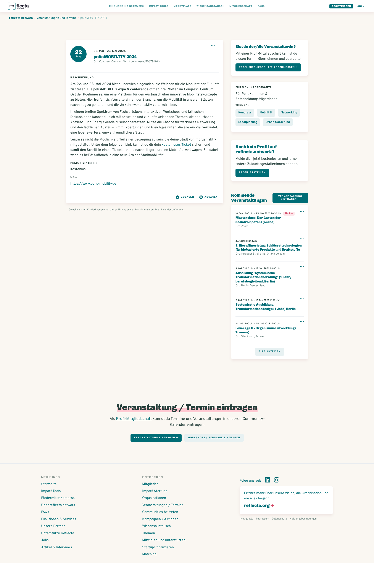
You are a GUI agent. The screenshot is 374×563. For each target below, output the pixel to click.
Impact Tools (51, 491)
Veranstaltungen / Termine (163, 505)
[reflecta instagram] (276, 480)
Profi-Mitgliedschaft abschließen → (268, 67)
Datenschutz (279, 519)
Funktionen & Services (58, 519)
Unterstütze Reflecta (57, 533)
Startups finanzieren (158, 547)
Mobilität (266, 113)
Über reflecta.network (58, 505)
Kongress (244, 113)
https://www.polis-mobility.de (93, 184)
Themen (148, 533)
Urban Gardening (278, 122)
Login (360, 6)
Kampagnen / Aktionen (160, 519)
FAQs (45, 512)
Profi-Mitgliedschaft (134, 418)
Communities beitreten (160, 512)
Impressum (262, 519)
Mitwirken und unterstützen (163, 540)
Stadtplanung (247, 122)
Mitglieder (150, 484)
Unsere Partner (53, 526)
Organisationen (154, 498)
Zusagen (187, 196)
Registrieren (341, 6)
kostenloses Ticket (176, 145)
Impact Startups (154, 491)
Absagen (211, 196)
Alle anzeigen (270, 351)
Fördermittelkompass (58, 498)
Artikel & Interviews (56, 547)
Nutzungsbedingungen (303, 519)
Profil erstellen (252, 172)
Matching (149, 554)
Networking (289, 113)
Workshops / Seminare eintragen (214, 437)
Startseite (49, 484)
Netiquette (246, 519)
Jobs (45, 540)
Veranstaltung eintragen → (290, 198)
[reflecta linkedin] (267, 480)
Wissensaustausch (156, 526)
